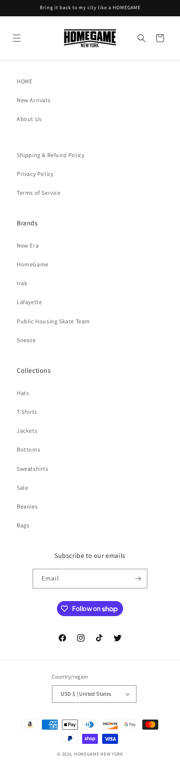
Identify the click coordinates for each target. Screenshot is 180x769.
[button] (17, 38)
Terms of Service (39, 192)
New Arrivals (33, 100)
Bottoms (28, 449)
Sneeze (26, 340)
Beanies (27, 506)
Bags (23, 525)
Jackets (27, 430)
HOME (24, 81)
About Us (29, 119)
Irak (22, 283)
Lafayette (29, 302)
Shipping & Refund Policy (50, 155)
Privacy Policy (35, 174)
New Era (28, 245)
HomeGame (33, 264)
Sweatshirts (33, 468)
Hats (23, 393)
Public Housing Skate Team (53, 321)
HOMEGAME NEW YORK (98, 754)
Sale (22, 487)
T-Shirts (27, 411)
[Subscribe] (138, 578)
